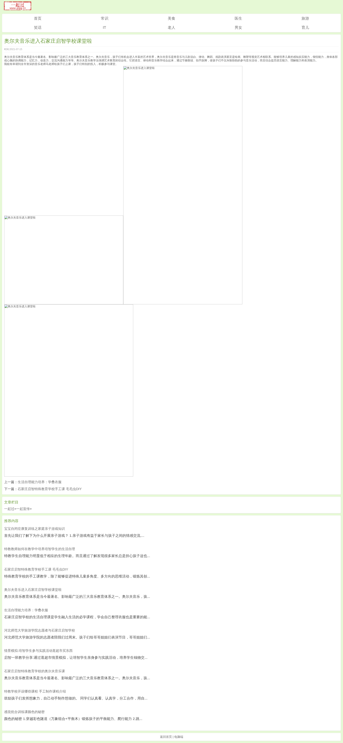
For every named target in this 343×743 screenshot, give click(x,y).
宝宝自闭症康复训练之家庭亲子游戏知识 (34, 529)
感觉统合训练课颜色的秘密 (24, 712)
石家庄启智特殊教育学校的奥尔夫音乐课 (34, 671)
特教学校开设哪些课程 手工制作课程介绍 (35, 691)
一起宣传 (23, 509)
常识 (104, 18)
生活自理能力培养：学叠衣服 (40, 482)
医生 (238, 18)
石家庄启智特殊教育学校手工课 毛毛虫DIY (50, 489)
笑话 (37, 27)
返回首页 (166, 736)
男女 (238, 27)
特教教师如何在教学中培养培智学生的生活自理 (39, 549)
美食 (171, 18)
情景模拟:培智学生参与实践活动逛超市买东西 (38, 651)
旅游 (305, 18)
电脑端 (178, 736)
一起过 (9, 509)
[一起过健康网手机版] (17, 9)
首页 (37, 18)
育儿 (305, 27)
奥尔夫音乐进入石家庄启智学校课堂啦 (33, 590)
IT (104, 27)
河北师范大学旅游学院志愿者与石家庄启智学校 (39, 630)
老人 (171, 27)
